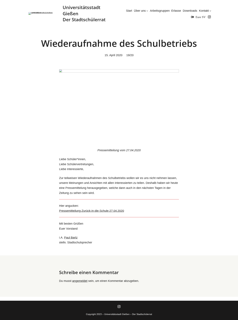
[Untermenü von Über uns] (147, 11)
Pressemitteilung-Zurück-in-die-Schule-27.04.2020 (91, 210)
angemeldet (79, 281)
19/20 (130, 55)
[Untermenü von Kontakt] (210, 11)
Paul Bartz (71, 237)
